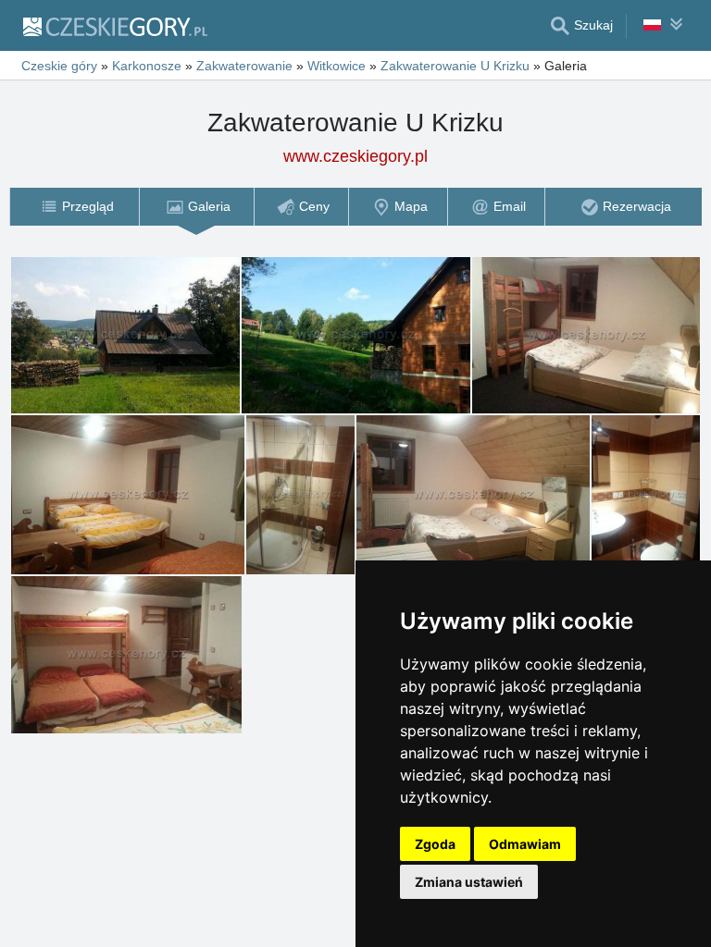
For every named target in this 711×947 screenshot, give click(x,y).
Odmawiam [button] (525, 844)
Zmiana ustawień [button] (469, 882)
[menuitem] (74, 207)
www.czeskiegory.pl (355, 156)
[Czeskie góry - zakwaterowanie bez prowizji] (114, 25)
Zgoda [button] (435, 844)
